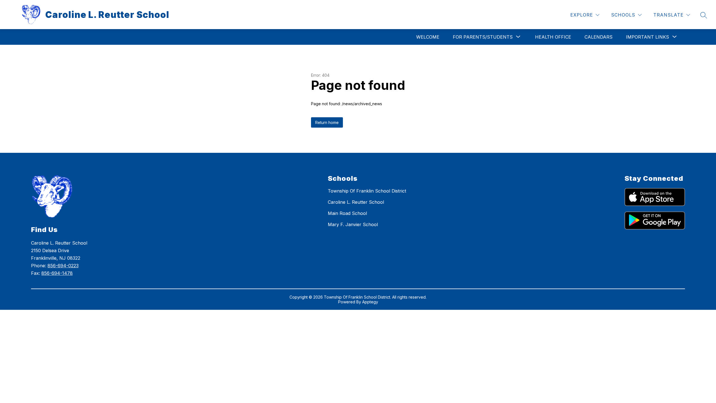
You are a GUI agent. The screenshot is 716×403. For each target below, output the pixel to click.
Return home (327, 122)
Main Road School (347, 213)
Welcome (427, 37)
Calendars (599, 37)
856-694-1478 (57, 273)
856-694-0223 (63, 265)
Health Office (553, 37)
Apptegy (370, 301)
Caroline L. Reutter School (356, 202)
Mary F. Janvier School (353, 224)
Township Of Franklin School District (367, 191)
